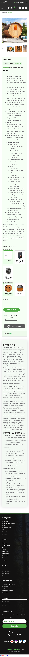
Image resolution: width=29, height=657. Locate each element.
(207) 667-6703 (5, 2)
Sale (3, 575)
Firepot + (5, 534)
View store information (11, 319)
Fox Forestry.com (15, 649)
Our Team (5, 593)
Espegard (5, 555)
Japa (3, 547)
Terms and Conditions (8, 584)
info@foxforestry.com (22, 2)
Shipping (6, 67)
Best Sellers (5, 573)
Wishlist (4, 606)
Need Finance (16, 326)
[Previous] (4, 30)
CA (8, 655)
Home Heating (6, 527)
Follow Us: (6, 641)
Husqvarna (5, 553)
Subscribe (14, 626)
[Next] (25, 30)
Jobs (3, 588)
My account (5, 601)
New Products (6, 571)
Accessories (6, 569)
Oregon (4, 560)
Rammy (4, 558)
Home (4, 12)
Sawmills (5, 521)
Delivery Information (8, 590)
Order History (6, 604)
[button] (2, 7)
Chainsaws (5, 530)
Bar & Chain (5, 532)
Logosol (4, 543)
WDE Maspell (6, 545)
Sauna (11, 333)
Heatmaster (5, 551)
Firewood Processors (8, 523)
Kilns (3, 525)
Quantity (5, 299)
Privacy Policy (6, 586)
